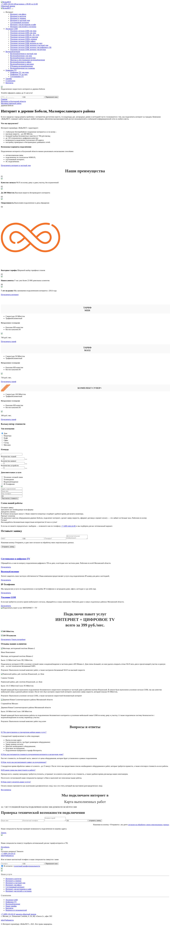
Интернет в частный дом (20, 20)
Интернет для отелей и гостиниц (23, 27)
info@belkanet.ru (7, 920)
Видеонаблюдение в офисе (20, 62)
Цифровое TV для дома (19, 72)
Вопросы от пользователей (16, 910)
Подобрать (5, 847)
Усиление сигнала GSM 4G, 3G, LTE (24, 35)
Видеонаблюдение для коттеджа (23, 58)
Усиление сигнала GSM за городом (24, 37)
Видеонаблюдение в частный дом (23, 54)
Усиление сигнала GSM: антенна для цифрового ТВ (30, 47)
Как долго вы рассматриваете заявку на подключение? (23, 762)
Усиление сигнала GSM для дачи (23, 33)
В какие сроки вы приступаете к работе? (18, 770)
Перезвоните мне (52, 97)
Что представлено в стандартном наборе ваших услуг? (23, 732)
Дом (5, 433)
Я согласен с (21, 866)
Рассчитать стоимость (10, 498)
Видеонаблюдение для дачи (21, 56)
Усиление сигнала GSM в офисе (23, 41)
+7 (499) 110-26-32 (8, 853)
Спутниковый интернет (19, 22)
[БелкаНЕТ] (6, 2)
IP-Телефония (9, 484)
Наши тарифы (11, 906)
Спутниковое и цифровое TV (15, 559)
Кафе (6, 438)
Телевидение (9, 479)
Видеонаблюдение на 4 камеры (22, 68)
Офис (6, 440)
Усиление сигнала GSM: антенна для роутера (28, 49)
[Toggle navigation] (12, 8)
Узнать (3, 833)
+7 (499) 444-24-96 (68, 526)
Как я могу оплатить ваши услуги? (16, 782)
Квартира (7, 436)
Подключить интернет (10, 295)
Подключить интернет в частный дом (16, 165)
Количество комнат (8, 461)
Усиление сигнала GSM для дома (23, 31)
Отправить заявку (8, 547)
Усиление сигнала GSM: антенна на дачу (26, 43)
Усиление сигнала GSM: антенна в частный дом (29, 45)
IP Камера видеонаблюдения (21, 66)
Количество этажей (8, 456)
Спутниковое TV (17, 77)
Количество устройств (10, 466)
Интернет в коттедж (18, 16)
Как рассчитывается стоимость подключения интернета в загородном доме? (32, 754)
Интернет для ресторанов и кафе (23, 25)
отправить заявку (95, 820)
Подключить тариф (8, 341)
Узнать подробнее (18, 639)
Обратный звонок (8, 6)
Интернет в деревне (18, 18)
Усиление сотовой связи (13, 477)
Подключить (6, 567)
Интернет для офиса (18, 14)
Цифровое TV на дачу (19, 74)
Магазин (7, 445)
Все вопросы (6, 790)
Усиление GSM (8, 597)
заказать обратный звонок (26, 914)
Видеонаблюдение (11, 482)
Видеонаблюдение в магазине (22, 64)
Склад (6, 443)
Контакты (9, 908)
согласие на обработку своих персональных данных (148, 825)
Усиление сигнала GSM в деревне (23, 39)
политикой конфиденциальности (27, 866)
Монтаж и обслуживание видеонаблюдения (27, 60)
